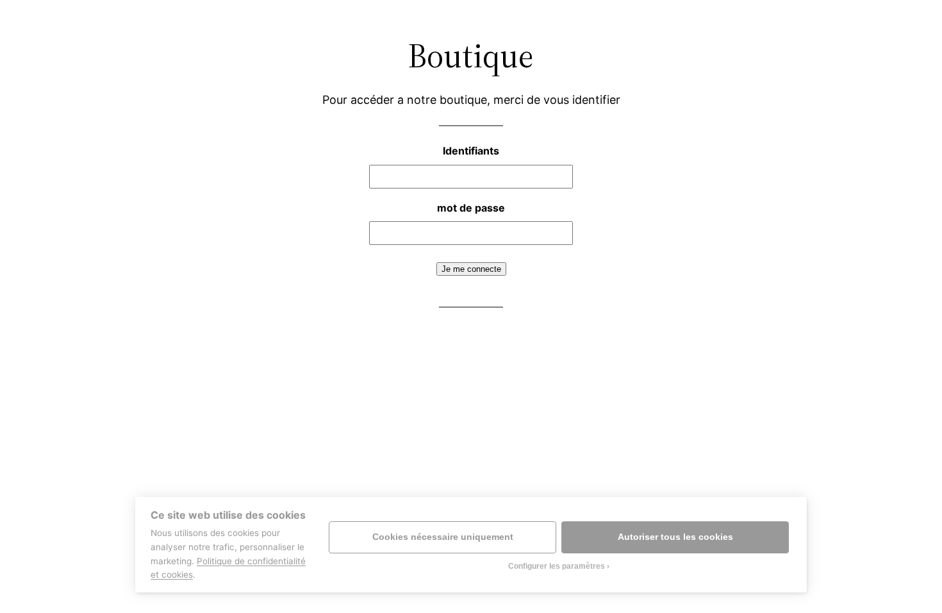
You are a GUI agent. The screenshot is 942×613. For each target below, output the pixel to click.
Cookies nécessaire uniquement (442, 537)
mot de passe (471, 207)
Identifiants (471, 150)
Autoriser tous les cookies (675, 537)
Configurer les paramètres (556, 566)
